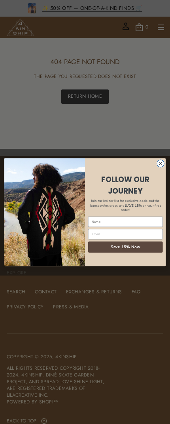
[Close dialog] (160, 163)
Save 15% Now (125, 246)
